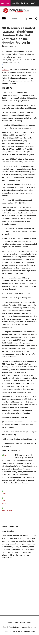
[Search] (25, 18)
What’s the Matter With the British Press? (18, 3)
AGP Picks (5, 3)
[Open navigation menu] (4, 19)
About (10, 623)
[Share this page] (36, 19)
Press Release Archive (22, 623)
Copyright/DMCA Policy (13, 632)
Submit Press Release (11, 627)
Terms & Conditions (29, 627)
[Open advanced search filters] (30, 18)
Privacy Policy (29, 632)
